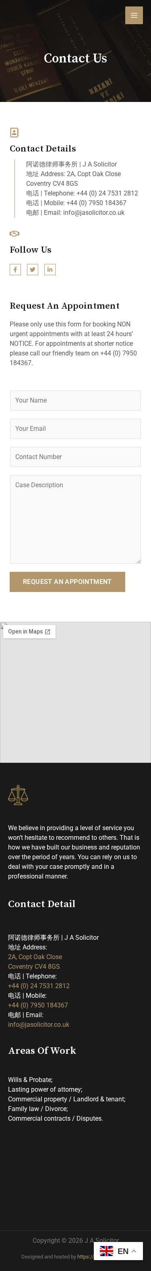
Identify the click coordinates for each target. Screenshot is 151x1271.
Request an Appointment (67, 582)
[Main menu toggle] (134, 15)
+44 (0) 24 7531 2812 (39, 986)
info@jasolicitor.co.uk (38, 1024)
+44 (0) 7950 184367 (38, 1005)
